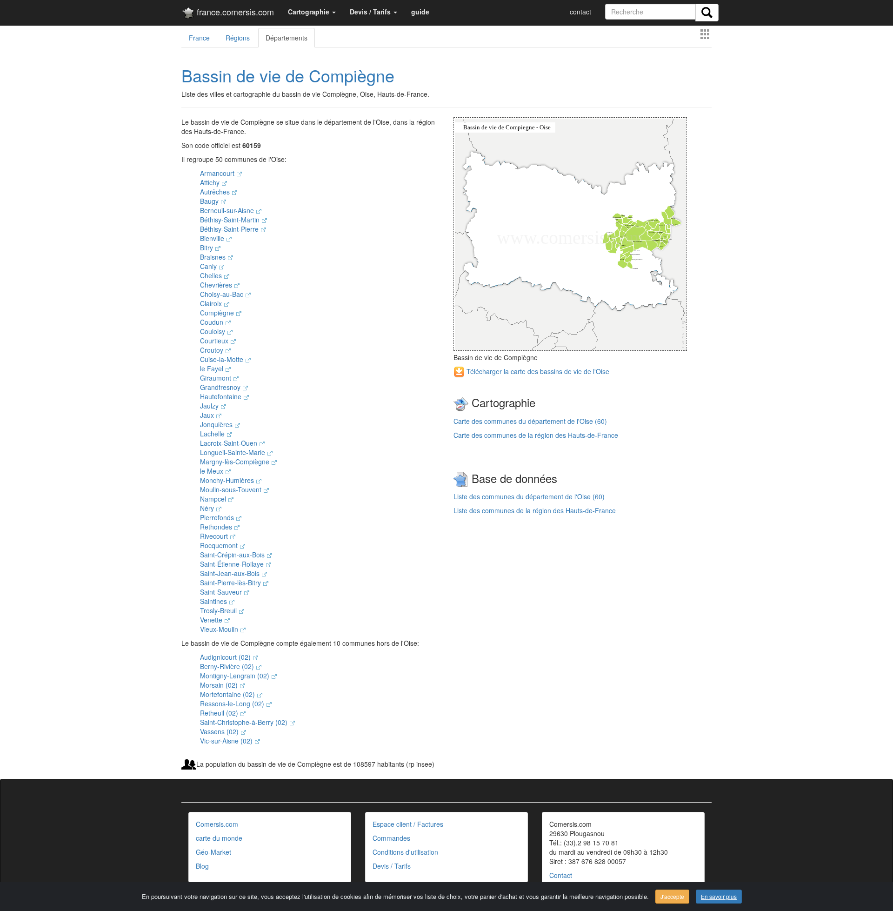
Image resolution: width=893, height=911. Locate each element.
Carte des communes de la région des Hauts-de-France (535, 435)
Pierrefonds (218, 517)
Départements (286, 37)
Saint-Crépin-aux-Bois (233, 554)
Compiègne (218, 312)
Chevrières (217, 284)
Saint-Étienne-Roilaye (233, 564)
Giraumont (216, 377)
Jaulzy (210, 405)
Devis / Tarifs (392, 866)
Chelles (212, 275)
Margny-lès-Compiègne (235, 461)
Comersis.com (217, 824)
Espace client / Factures (408, 824)
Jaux (208, 415)
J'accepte (672, 896)
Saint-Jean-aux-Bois (230, 573)
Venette (212, 619)
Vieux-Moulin (220, 629)
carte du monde (219, 838)
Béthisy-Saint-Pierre (230, 229)
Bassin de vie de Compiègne (287, 75)
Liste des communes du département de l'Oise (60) (529, 496)
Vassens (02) (220, 731)
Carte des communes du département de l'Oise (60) (530, 421)
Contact (560, 875)
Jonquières (217, 424)
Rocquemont (220, 545)
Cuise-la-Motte (222, 359)
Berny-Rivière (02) (228, 666)
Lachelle (213, 433)
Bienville (213, 238)
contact (580, 11)
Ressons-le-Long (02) (233, 703)
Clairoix (212, 303)
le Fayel (212, 368)
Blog (202, 866)
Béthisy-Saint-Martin (230, 219)
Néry (208, 508)
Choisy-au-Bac (222, 294)
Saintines (214, 601)
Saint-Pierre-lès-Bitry (231, 582)
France (199, 37)
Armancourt (218, 173)
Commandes (391, 838)
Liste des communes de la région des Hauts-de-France (534, 510)
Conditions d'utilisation (405, 852)
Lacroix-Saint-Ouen (229, 443)
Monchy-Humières (228, 480)
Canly (209, 266)
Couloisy (213, 331)
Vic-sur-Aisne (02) (227, 740)
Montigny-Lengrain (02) (235, 675)
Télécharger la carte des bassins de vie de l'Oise (537, 371)
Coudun (212, 322)
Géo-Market (213, 852)
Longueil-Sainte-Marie (233, 452)
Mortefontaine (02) (228, 694)
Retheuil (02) (220, 712)
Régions (238, 37)
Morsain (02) (220, 685)
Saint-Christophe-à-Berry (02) (244, 722)
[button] (312, 11)
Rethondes (217, 526)
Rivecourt (215, 536)
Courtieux (215, 340)
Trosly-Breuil (219, 610)
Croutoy (212, 350)
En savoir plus (719, 896)
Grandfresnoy (221, 387)
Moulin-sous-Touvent (231, 489)
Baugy (210, 201)
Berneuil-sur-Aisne (228, 210)
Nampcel (214, 498)
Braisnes (213, 256)
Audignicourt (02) (226, 657)
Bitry (207, 247)
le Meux (212, 471)
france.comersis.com (234, 12)
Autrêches (216, 191)
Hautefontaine (221, 396)
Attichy (210, 182)
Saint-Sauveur (222, 591)
